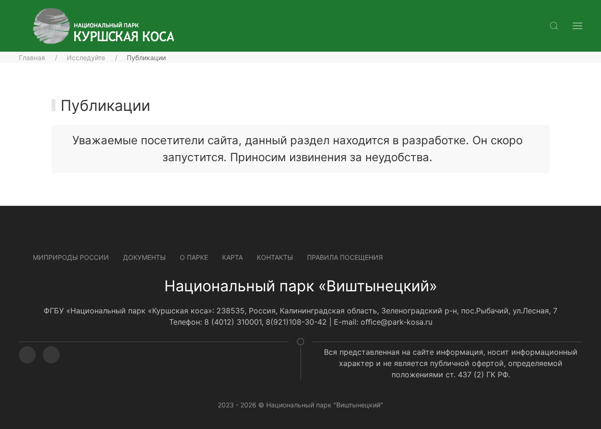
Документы (144, 257)
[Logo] (103, 26)
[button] (554, 26)
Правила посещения (345, 257)
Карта (232, 257)
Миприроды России (71, 257)
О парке (194, 257)
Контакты (275, 257)
